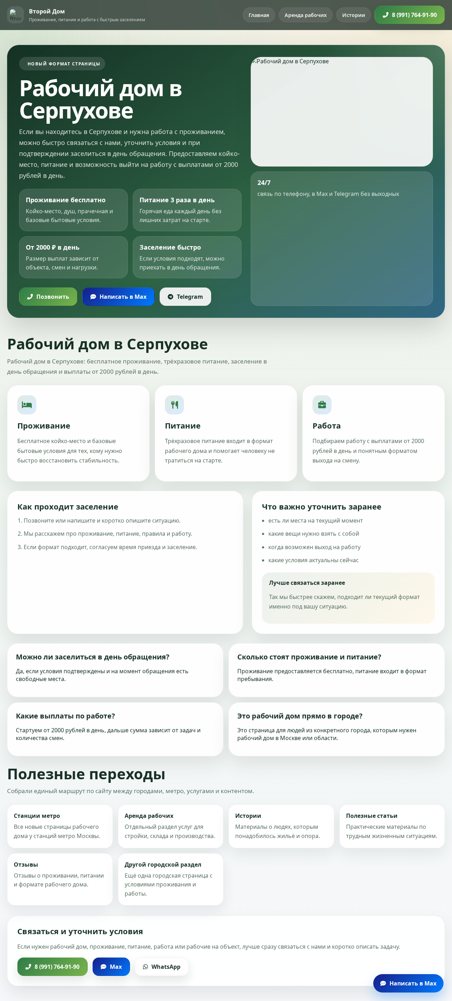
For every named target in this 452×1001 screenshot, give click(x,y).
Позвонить (52, 297)
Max (116, 967)
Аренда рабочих (306, 15)
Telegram (190, 297)
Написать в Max (123, 297)
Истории (353, 15)
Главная (259, 15)
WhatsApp (165, 967)
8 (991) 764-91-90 (414, 15)
